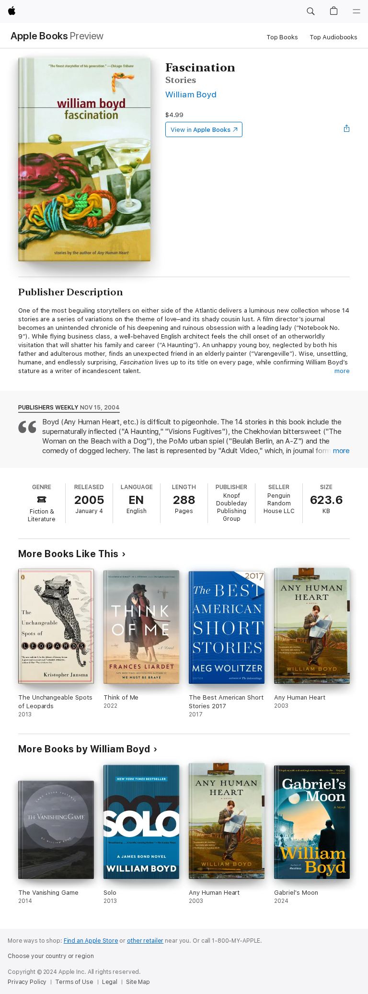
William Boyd (191, 94)
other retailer (145, 940)
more (342, 370)
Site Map (138, 982)
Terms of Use (74, 982)
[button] (310, 11)
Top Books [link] (282, 37)
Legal (109, 982)
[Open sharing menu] (347, 129)
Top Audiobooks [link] (333, 37)
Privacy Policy (27, 982)
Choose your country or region (51, 956)
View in (200, 129)
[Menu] (356, 11)
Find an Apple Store (91, 940)
